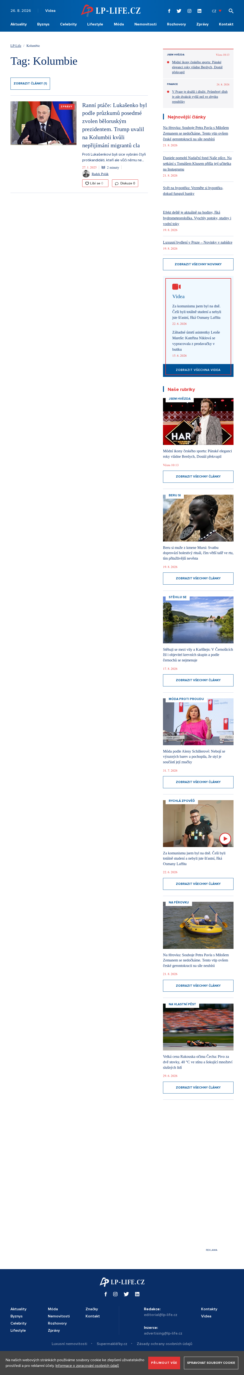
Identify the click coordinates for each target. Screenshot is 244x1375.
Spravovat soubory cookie (211, 1363)
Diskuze (127, 183)
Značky (92, 1309)
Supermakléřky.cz (112, 1343)
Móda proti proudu (186, 699)
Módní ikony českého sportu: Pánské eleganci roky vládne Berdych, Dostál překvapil (197, 67)
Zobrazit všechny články (198, 476)
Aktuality (18, 24)
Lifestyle (95, 24)
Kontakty (209, 1309)
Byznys (43, 24)
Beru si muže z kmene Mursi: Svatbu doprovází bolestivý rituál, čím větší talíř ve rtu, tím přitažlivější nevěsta (198, 553)
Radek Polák (100, 174)
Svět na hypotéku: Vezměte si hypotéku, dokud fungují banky (193, 191)
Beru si (175, 495)
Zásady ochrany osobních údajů (164, 1343)
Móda (119, 24)
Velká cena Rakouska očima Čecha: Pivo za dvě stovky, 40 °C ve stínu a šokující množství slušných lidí (197, 1062)
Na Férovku (179, 902)
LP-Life (15, 45)
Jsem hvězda (175, 54)
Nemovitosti (145, 24)
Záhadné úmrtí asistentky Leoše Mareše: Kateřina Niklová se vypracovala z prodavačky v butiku (196, 340)
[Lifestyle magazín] (110, 11)
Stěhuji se (178, 597)
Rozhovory (176, 24)
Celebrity (68, 24)
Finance (172, 84)
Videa (50, 10)
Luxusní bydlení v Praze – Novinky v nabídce (197, 242)
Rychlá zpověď (182, 801)
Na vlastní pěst (182, 1004)
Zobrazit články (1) (30, 83)
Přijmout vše (164, 1363)
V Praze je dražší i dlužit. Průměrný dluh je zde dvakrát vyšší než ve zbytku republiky (200, 96)
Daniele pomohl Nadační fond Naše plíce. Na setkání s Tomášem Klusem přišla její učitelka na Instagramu (197, 163)
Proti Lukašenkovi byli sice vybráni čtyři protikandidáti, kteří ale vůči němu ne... (114, 157)
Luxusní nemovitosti (69, 1343)
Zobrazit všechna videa (198, 370)
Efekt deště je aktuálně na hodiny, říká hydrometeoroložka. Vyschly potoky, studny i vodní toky (197, 218)
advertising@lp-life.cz (163, 1333)
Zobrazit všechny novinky (198, 264)
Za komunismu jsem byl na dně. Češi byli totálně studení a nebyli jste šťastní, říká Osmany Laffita (196, 312)
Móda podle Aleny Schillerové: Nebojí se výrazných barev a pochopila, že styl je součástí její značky (194, 756)
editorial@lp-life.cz (160, 1314)
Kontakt (226, 24)
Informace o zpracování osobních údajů (87, 1365)
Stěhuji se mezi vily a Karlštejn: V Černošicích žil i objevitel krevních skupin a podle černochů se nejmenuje (198, 654)
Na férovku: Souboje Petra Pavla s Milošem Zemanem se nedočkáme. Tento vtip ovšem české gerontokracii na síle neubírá (196, 133)
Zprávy (202, 24)
